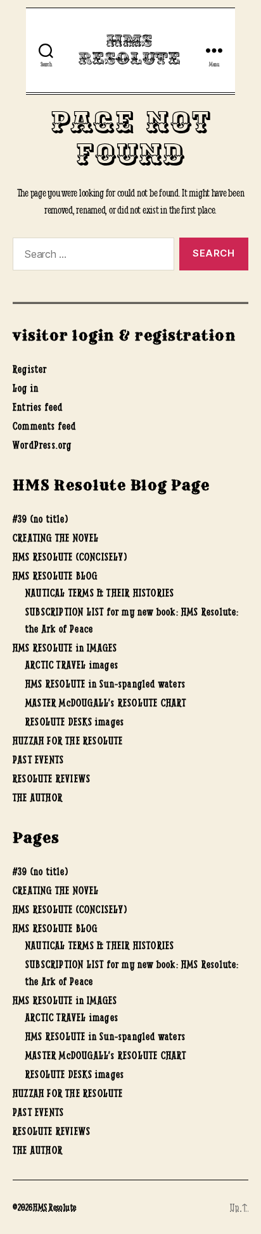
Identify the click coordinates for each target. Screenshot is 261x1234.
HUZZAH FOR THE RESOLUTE (68, 740)
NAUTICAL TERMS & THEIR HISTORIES (99, 593)
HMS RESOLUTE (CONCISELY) (70, 557)
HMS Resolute (129, 50)
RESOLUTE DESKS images (74, 722)
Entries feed (38, 407)
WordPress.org (42, 445)
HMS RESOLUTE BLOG (55, 576)
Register (30, 369)
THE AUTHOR (38, 797)
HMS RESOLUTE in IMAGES (65, 648)
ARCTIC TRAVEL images (71, 665)
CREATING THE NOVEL (56, 538)
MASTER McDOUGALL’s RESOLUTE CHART (106, 703)
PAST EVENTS (38, 759)
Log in (26, 388)
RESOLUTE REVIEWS (52, 778)
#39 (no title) (40, 519)
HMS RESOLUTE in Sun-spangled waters (105, 684)
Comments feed (45, 426)
